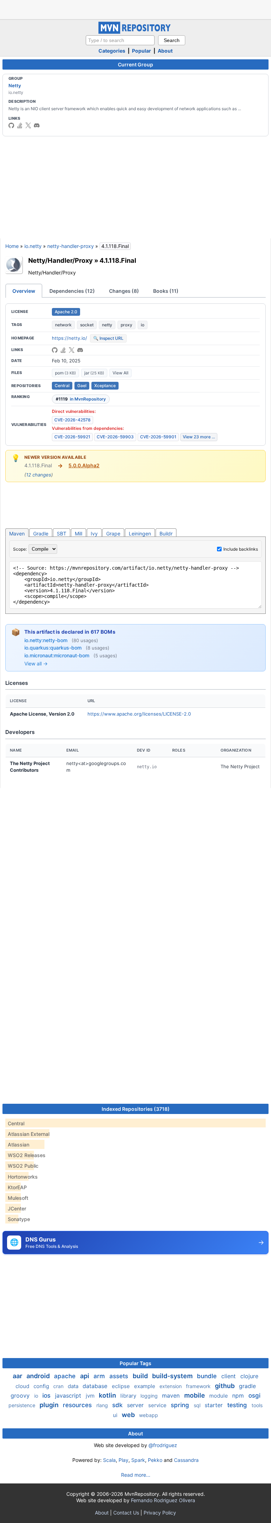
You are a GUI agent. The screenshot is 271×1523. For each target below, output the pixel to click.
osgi (254, 1395)
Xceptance (105, 385)
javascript (69, 1395)
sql (198, 1405)
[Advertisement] (135, 9)
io (142, 324)
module (219, 1395)
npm (239, 1395)
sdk (118, 1405)
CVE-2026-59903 (115, 436)
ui (116, 1415)
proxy (126, 324)
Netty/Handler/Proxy (60, 260)
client (229, 1376)
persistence (22, 1405)
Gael (81, 385)
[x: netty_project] (28, 125)
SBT (61, 534)
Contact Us (126, 1513)
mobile (195, 1395)
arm (100, 1376)
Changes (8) (124, 291)
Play (123, 1460)
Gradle (40, 534)
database (96, 1385)
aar (18, 1376)
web (129, 1414)
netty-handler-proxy (70, 246)
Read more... (135, 1475)
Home (12, 246)
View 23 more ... (199, 436)
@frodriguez (163, 1445)
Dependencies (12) (72, 291)
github (225, 1385)
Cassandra (186, 1460)
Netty (14, 85)
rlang (102, 1405)
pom (65, 372)
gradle (247, 1385)
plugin (50, 1405)
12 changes (38, 475)
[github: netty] (11, 125)
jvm (91, 1395)
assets (119, 1376)
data (74, 1386)
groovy (21, 1395)
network (63, 324)
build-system (173, 1376)
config (42, 1386)
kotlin (108, 1395)
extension (171, 1386)
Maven (17, 534)
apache (65, 1376)
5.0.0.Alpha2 (84, 465)
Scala (109, 1460)
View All (120, 372)
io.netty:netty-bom (46, 640)
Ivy (94, 534)
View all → (36, 663)
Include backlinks (240, 549)
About (165, 51)
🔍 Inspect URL (108, 338)
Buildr (166, 534)
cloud (23, 1386)
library (129, 1395)
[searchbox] (120, 40)
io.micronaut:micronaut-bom (57, 655)
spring (181, 1405)
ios (47, 1395)
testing (238, 1405)
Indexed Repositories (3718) (136, 1109)
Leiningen (140, 534)
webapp (148, 1415)
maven (171, 1395)
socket (87, 324)
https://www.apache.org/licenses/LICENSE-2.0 (139, 714)
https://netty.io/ (69, 338)
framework (199, 1386)
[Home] (135, 32)
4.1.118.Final (118, 260)
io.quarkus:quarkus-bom (53, 648)
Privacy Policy (160, 1513)
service (158, 1405)
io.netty (33, 246)
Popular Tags (135, 1363)
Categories (111, 51)
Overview (23, 291)
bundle (207, 1376)
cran (59, 1386)
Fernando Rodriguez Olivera (163, 1500)
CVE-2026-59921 (72, 436)
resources (78, 1405)
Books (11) (166, 291)
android (38, 1376)
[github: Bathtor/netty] (55, 350)
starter (214, 1405)
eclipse (121, 1386)
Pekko (155, 1460)
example (145, 1386)
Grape (113, 534)
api (85, 1376)
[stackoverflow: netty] (20, 125)
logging (149, 1396)
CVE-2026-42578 (72, 419)
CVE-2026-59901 (158, 436)
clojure (249, 1376)
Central (62, 385)
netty (107, 324)
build (141, 1376)
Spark (138, 1460)
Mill (78, 534)
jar (94, 372)
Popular (141, 51)
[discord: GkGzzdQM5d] (37, 125)
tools (257, 1405)
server (136, 1405)
